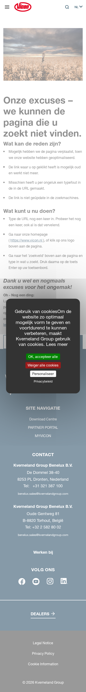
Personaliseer (43, 374)
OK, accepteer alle (43, 356)
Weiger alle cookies (43, 365)
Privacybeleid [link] (43, 381)
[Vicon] (23, 7)
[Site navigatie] (7, 7)
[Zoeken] (64, 25)
